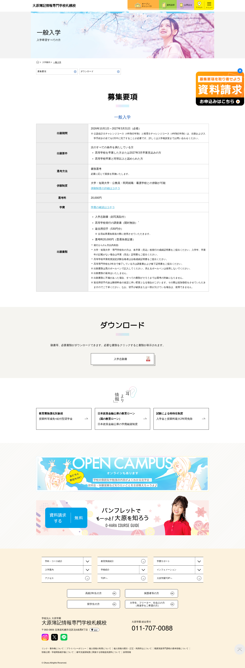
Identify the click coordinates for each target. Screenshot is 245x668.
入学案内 (46, 62)
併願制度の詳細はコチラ (105, 188)
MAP (96, 630)
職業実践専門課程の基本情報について (171, 648)
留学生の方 (93, 604)
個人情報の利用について (100, 648)
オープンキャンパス (147, 5)
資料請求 (171, 5)
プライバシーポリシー (76, 648)
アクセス (199, 7)
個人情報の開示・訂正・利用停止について (133, 648)
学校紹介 (105, 569)
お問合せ (188, 5)
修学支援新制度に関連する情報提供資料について (98, 652)
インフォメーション (166, 569)
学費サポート (163, 561)
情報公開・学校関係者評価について (58, 652)
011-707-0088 (152, 627)
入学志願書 (120, 359)
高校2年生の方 (93, 593)
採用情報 (127, 652)
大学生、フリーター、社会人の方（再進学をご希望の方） (147, 604)
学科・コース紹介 (53, 561)
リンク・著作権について (53, 648)
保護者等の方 (151, 593)
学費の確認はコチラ (103, 207)
